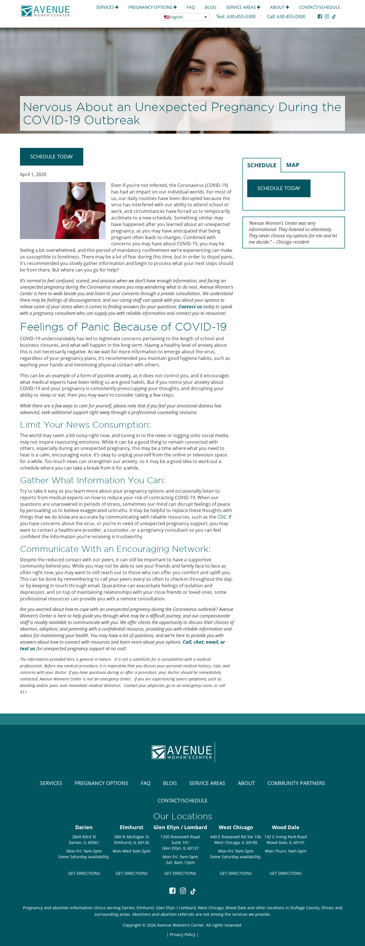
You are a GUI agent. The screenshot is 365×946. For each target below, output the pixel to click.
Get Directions (84, 873)
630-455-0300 (242, 16)
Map (292, 165)
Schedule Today (51, 156)
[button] (185, 17)
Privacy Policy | (184, 934)
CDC (221, 517)
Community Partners (296, 783)
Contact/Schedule (319, 7)
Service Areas (241, 7)
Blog (210, 7)
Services (105, 7)
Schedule (261, 165)
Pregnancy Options (150, 7)
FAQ (190, 7)
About (278, 7)
